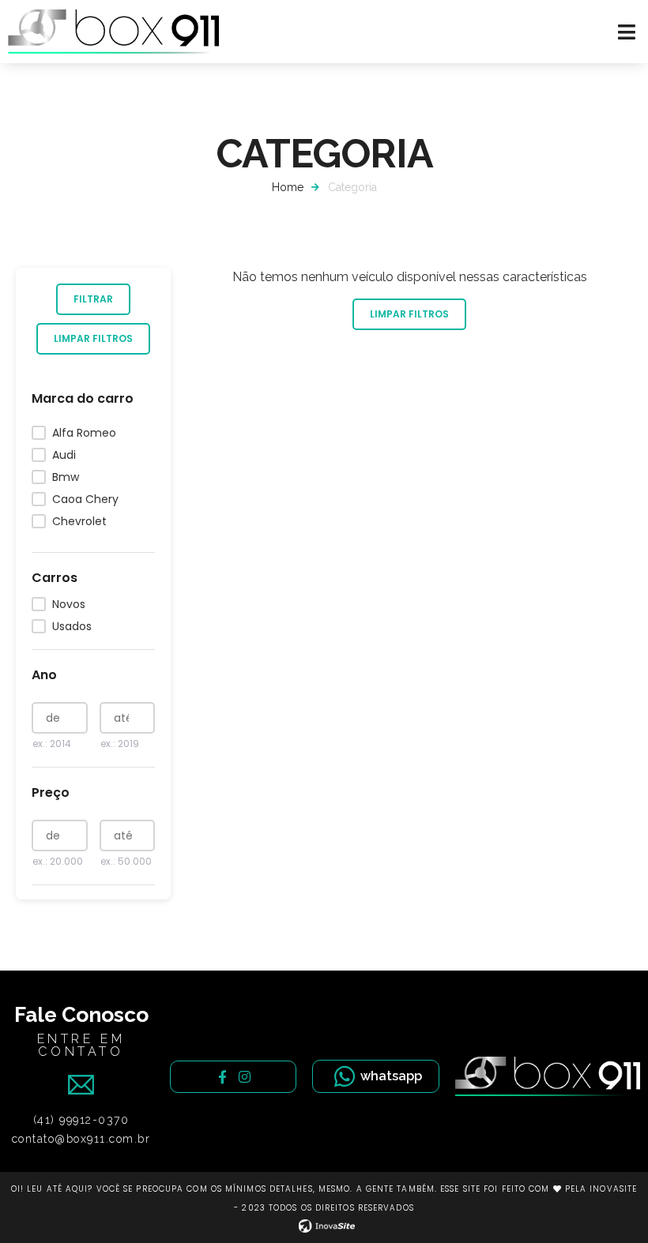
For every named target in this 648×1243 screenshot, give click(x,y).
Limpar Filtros (93, 338)
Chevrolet (79, 521)
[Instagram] (244, 1076)
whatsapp (391, 1075)
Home (287, 187)
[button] (627, 32)
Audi (64, 455)
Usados (72, 626)
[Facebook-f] (222, 1076)
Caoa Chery (85, 499)
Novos (68, 604)
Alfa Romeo (84, 433)
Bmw (65, 477)
